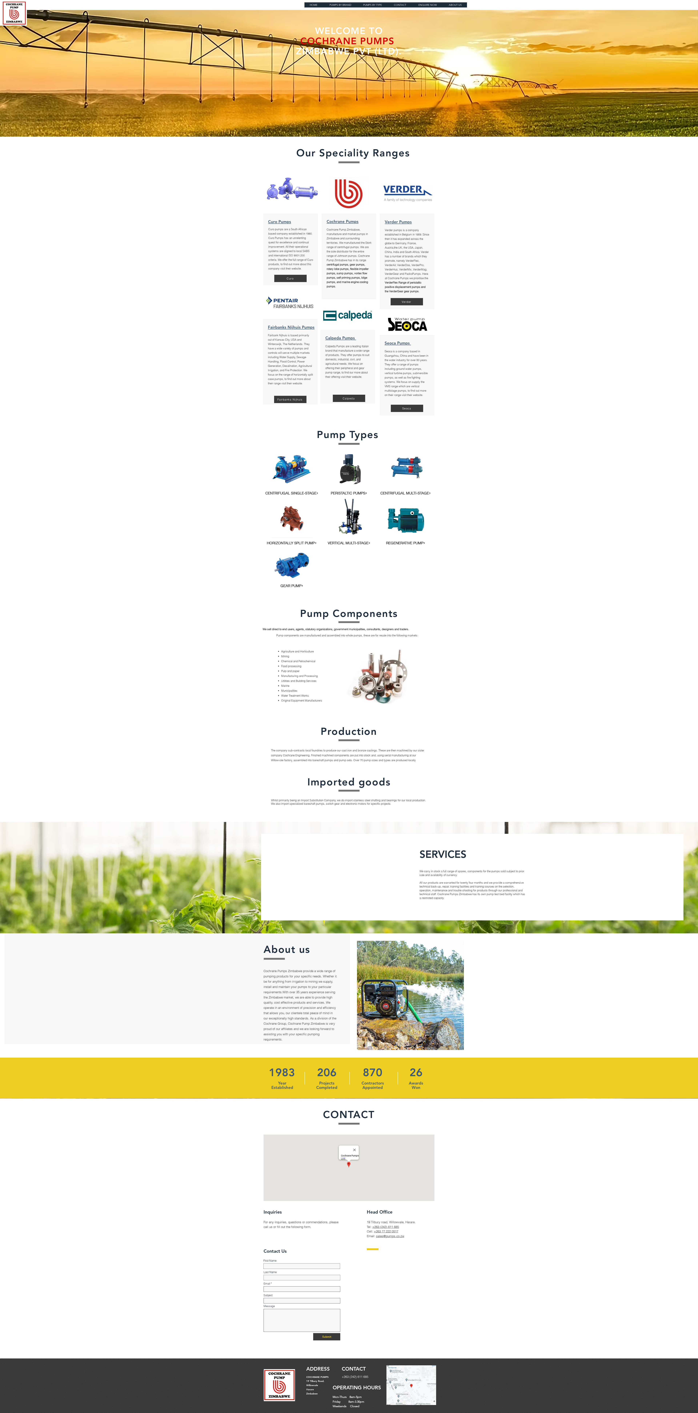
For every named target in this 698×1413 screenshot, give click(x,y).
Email (267, 1283)
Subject (268, 1295)
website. (297, 268)
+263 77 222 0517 (386, 1231)
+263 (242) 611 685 (385, 1227)
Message (269, 1306)
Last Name (270, 1272)
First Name (269, 1260)
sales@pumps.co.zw (390, 1236)
